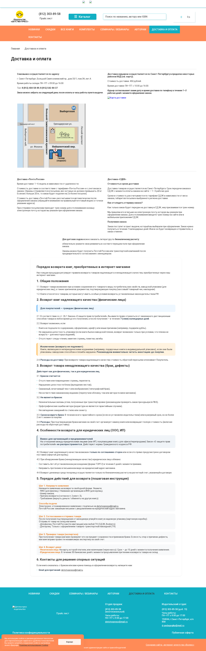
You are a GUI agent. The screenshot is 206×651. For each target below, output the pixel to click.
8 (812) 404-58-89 (30, 88)
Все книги (67, 29)
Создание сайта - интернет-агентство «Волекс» (170, 645)
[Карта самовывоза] (51, 167)
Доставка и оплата (164, 29)
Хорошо (69, 642)
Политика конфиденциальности (31, 632)
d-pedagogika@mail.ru (173, 625)
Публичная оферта (182, 632)
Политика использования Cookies (33, 645)
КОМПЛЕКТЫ (87, 29)
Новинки (34, 29)
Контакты (35, 37)
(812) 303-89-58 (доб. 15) (174, 609)
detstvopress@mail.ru (107, 506)
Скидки (50, 29)
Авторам (140, 29)
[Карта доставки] (117, 97)
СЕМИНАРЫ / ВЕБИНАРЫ (114, 29)
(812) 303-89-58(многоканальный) (115, 610)
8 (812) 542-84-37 (49, 88)
